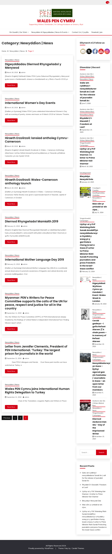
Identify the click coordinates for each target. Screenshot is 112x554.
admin (23, 72)
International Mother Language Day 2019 (34, 260)
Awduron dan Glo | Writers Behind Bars (87, 75)
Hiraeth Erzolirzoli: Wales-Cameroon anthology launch (31, 181)
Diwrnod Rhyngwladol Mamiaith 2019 (31, 221)
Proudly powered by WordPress (41, 548)
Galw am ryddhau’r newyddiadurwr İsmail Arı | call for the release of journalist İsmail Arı (88, 91)
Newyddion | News (12, 60)
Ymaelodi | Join (96, 32)
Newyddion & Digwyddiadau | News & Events (49, 32)
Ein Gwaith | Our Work (18, 32)
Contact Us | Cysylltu (80, 32)
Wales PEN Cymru (56, 21)
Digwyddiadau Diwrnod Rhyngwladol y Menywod (33, 66)
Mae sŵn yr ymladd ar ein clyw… (99, 206)
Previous (6, 418)
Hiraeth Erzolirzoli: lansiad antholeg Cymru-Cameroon (36, 140)
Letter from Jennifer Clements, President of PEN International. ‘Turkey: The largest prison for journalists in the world (36, 350)
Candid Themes (78, 548)
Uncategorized (85, 173)
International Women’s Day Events (30, 103)
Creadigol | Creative (96, 189)
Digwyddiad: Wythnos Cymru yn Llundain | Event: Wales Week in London (99, 292)
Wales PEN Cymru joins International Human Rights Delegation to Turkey (37, 390)
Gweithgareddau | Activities (98, 194)
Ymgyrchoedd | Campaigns (85, 144)
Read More (11, 85)
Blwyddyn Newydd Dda (91, 501)
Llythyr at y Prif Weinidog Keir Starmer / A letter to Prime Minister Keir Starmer (93, 494)
